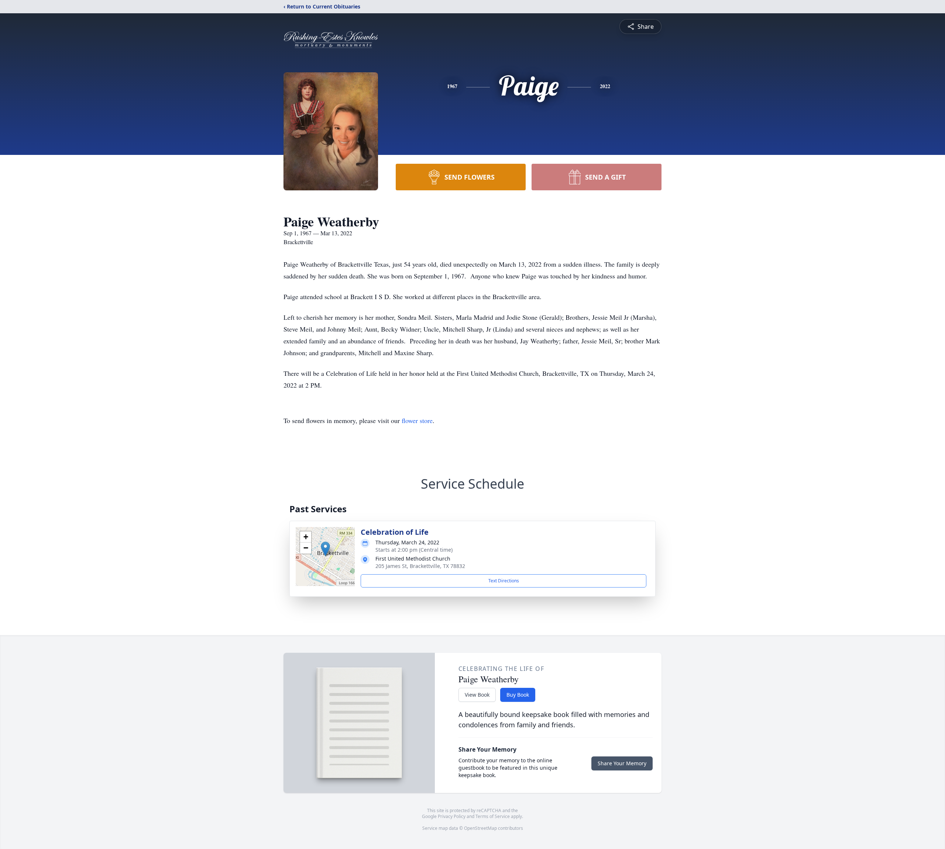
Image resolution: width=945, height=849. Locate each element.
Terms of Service (492, 816)
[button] (325, 549)
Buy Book (517, 694)
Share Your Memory (622, 763)
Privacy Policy (451, 816)
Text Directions (503, 581)
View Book (477, 694)
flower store (417, 420)
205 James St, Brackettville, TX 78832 (420, 565)
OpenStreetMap (480, 828)
